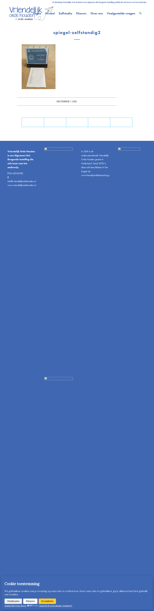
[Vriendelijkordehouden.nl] (31, 13)
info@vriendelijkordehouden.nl (22, 181)
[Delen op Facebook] (33, 122)
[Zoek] (140, 13)
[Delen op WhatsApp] (77, 122)
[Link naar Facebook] (17, 2)
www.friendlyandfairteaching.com (97, 175)
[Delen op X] (55, 122)
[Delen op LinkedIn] (99, 122)
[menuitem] (37, 13)
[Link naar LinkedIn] (13, 2)
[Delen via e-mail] (121, 122)
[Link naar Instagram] (8, 2)
